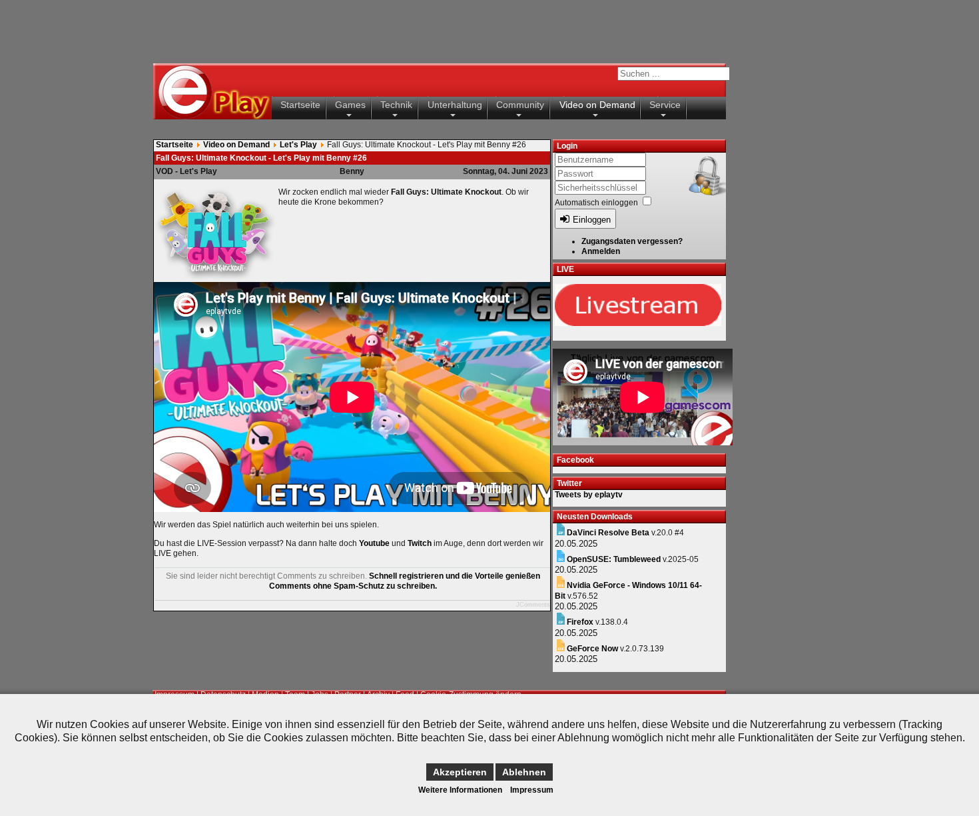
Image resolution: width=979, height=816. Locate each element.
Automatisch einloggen (596, 202)
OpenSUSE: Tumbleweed (614, 559)
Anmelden (600, 251)
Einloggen (592, 220)
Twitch (420, 543)
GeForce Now (592, 648)
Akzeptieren (460, 772)
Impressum (531, 790)
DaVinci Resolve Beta (608, 532)
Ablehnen (524, 772)
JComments (533, 604)
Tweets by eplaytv (589, 494)
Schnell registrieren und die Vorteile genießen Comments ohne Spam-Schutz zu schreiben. (404, 581)
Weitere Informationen (460, 790)
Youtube (374, 543)
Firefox (580, 622)
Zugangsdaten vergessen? (632, 241)
